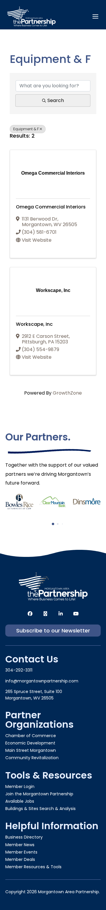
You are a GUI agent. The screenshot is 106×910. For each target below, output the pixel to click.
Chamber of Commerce (30, 736)
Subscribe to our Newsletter (53, 630)
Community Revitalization (32, 758)
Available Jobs (19, 801)
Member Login (19, 786)
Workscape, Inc (34, 324)
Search (55, 100)
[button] (53, 524)
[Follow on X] (45, 613)
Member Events (21, 852)
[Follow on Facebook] (30, 613)
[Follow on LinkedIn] (60, 613)
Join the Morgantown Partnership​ (39, 794)
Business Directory (24, 837)
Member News (19, 845)
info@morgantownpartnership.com (41, 681)
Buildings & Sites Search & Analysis (40, 809)
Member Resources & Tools (33, 867)
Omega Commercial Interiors (51, 206)
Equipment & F (26, 128)
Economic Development (30, 743)
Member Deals (20, 859)
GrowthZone (67, 393)
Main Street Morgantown (30, 750)
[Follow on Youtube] (75, 613)
